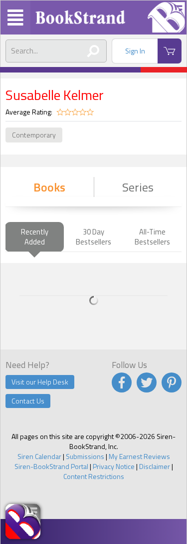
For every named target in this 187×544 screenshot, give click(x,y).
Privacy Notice (114, 466)
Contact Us (27, 401)
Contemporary (34, 135)
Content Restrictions (93, 476)
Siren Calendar (39, 456)
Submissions (85, 456)
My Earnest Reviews (139, 456)
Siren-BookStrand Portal (51, 466)
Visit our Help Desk (39, 381)
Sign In (135, 51)
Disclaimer (154, 466)
